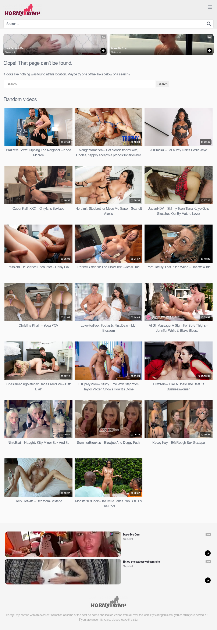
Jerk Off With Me (14, 48)
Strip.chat (10, 52)
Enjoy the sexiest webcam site (141, 561)
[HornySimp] (22, 9)
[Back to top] (205, 616)
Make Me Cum (119, 48)
